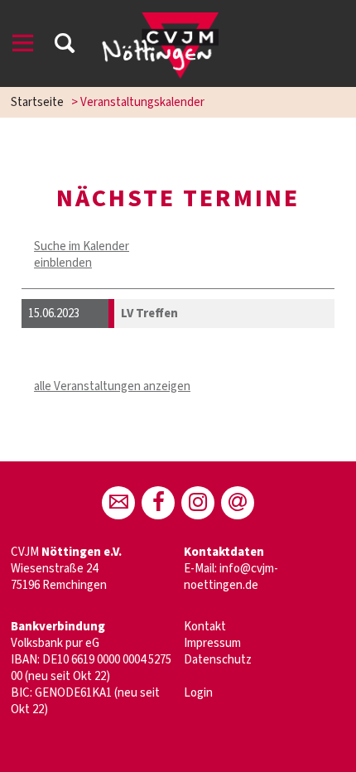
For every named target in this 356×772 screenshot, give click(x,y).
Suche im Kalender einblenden (81, 255)
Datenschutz (218, 659)
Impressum (212, 643)
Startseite (37, 102)
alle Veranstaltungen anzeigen (112, 386)
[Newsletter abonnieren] (237, 502)
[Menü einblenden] (23, 46)
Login (198, 693)
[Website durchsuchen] (64, 46)
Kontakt (205, 626)
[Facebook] (158, 502)
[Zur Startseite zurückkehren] (160, 20)
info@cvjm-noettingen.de (231, 577)
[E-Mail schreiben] (118, 502)
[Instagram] (197, 502)
